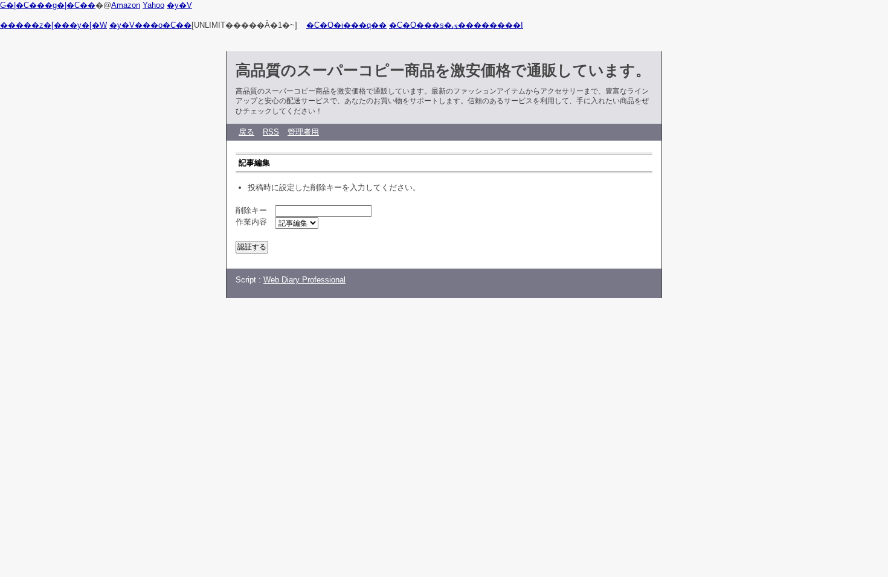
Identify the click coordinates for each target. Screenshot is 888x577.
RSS (271, 131)
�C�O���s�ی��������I (456, 25)
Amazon (125, 5)
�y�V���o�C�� (150, 25)
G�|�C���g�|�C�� (47, 5)
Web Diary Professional (304, 279)
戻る (246, 131)
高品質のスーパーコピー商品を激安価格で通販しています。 (443, 70)
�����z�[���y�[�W (53, 25)
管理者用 (303, 131)
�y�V (179, 5)
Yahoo (153, 5)
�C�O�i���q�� (346, 25)
